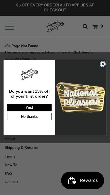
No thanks (29, 116)
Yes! (29, 107)
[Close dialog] (102, 63)
